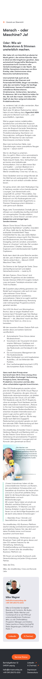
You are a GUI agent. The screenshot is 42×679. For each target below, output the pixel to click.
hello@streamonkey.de (16, 600)
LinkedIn (12, 636)
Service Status (21, 657)
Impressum (32, 670)
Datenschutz (32, 672)
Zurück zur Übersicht (15, 22)
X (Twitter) (28, 636)
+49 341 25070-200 (15, 603)
